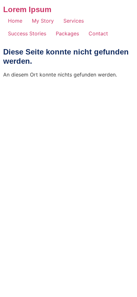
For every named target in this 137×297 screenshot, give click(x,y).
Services (73, 21)
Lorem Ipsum (27, 9)
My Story (43, 21)
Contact (98, 33)
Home (15, 21)
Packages (67, 33)
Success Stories (27, 33)
